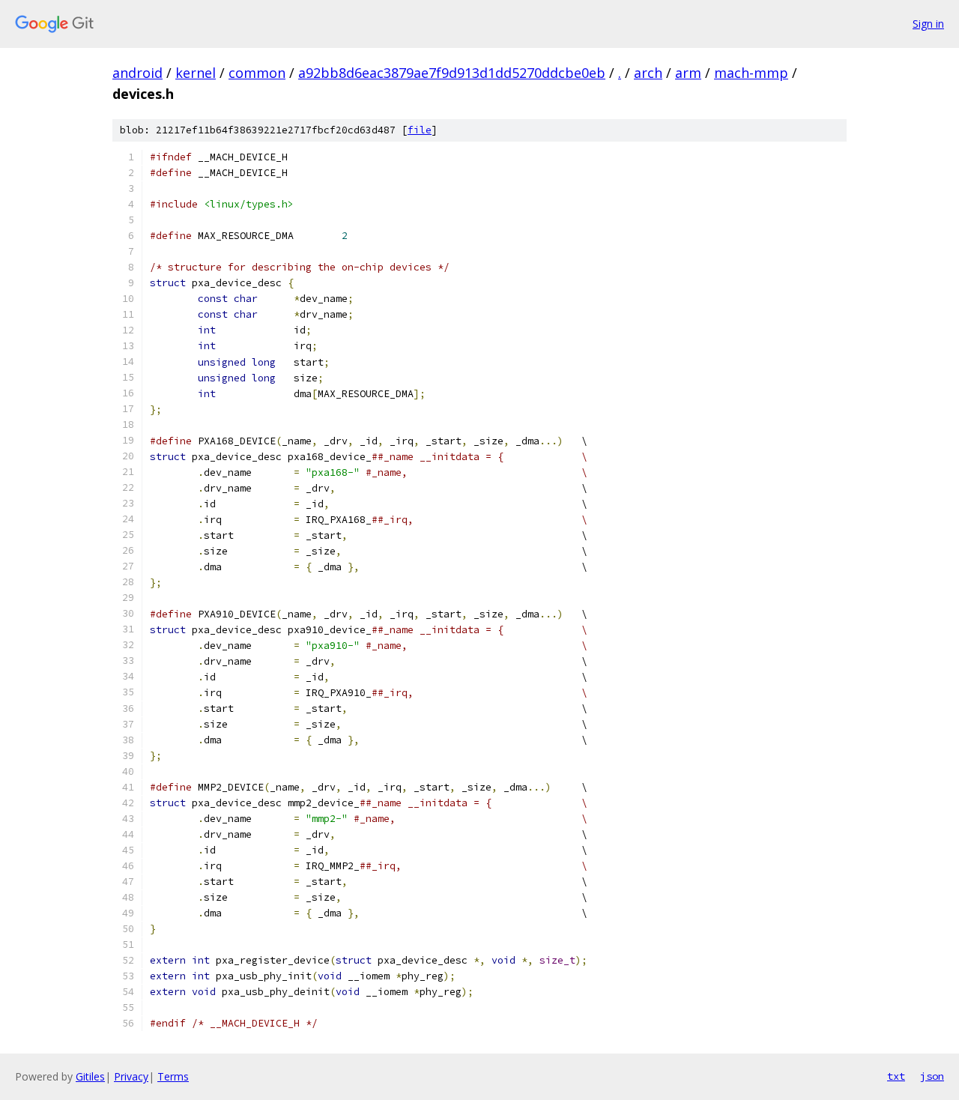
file (420, 130)
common (257, 73)
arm (688, 73)
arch (648, 73)
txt (896, 1076)
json (932, 1076)
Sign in (928, 23)
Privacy (131, 1076)
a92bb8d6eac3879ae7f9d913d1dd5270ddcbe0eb (451, 73)
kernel (195, 73)
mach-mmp (751, 73)
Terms (173, 1076)
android (137, 73)
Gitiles (90, 1076)
